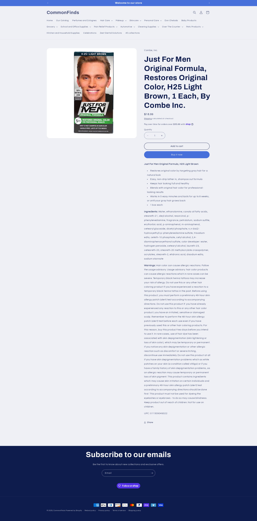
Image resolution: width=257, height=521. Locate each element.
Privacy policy (104, 510)
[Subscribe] (152, 473)
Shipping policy (134, 510)
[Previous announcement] (47, 3)
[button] (106, 20)
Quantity (148, 130)
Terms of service (119, 510)
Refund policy (90, 510)
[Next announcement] (209, 3)
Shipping (148, 119)
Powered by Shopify (74, 510)
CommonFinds (59, 510)
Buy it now (176, 155)
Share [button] (150, 422)
